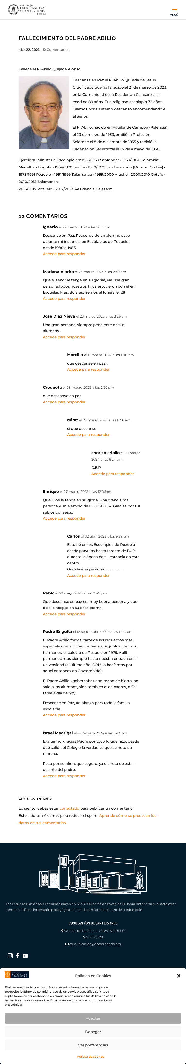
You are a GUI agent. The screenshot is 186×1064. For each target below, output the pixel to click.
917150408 (94, 937)
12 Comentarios (56, 49)
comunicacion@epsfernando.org (95, 944)
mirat (72, 420)
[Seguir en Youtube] (25, 955)
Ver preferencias (93, 1045)
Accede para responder (64, 253)
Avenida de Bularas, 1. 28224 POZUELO (94, 931)
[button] (178, 975)
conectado (69, 808)
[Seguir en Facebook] (17, 955)
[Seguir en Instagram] (10, 955)
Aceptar (93, 1018)
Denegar (93, 1031)
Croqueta (52, 387)
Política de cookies (90, 1056)
